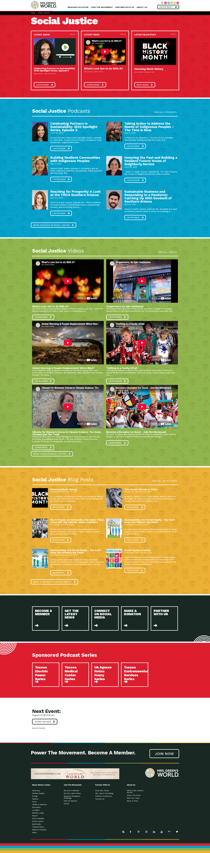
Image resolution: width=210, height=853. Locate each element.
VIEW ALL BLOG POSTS (164, 481)
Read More (143, 85)
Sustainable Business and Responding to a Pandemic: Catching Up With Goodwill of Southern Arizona (148, 196)
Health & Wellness (39, 804)
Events (66, 804)
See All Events (38, 728)
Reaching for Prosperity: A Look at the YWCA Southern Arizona (75, 193)
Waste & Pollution (39, 830)
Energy (35, 796)
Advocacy (36, 790)
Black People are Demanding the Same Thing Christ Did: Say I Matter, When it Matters (76, 521)
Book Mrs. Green (102, 790)
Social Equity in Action (137, 550)
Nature (35, 816)
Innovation (36, 807)
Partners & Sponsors (103, 796)
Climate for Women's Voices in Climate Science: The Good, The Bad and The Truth (66, 433)
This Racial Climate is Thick (140, 489)
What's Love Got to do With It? (103, 68)
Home (33, 13)
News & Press (132, 801)
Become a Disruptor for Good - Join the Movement (136, 432)
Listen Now (42, 85)
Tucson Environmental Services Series (136, 673)
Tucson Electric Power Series (41, 673)
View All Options (70, 801)
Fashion (35, 799)
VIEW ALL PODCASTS (165, 112)
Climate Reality (38, 793)
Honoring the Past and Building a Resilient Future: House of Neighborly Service (150, 161)
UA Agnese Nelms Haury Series (103, 673)
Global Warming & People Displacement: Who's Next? (63, 368)
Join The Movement (102, 7)
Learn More (93, 85)
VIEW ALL (73, 34)
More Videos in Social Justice (49, 454)
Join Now (164, 753)
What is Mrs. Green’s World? (135, 791)
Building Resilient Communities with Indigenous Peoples (75, 159)
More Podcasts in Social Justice (51, 225)
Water (34, 832)
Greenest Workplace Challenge (72, 797)
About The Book (133, 795)
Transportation (38, 827)
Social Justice (43, 13)
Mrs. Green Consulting (104, 793)
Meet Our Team (133, 798)
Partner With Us (124, 7)
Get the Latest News (72, 793)
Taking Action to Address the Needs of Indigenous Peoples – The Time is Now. (149, 127)
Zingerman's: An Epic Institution (125, 306)
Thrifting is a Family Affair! (122, 368)
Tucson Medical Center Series (71, 673)
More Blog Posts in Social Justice (52, 582)
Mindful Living (37, 813)
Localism (35, 810)
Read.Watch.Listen (78, 7)
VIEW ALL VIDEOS (167, 252)
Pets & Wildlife (38, 818)
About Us (142, 7)
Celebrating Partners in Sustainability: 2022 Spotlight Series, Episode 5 (54, 69)
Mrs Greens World (49, 5)
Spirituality (36, 824)
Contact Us (99, 799)
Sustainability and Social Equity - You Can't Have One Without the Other (149, 521)
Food (34, 802)
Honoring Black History (148, 68)
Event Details (43, 721)
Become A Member (71, 790)
